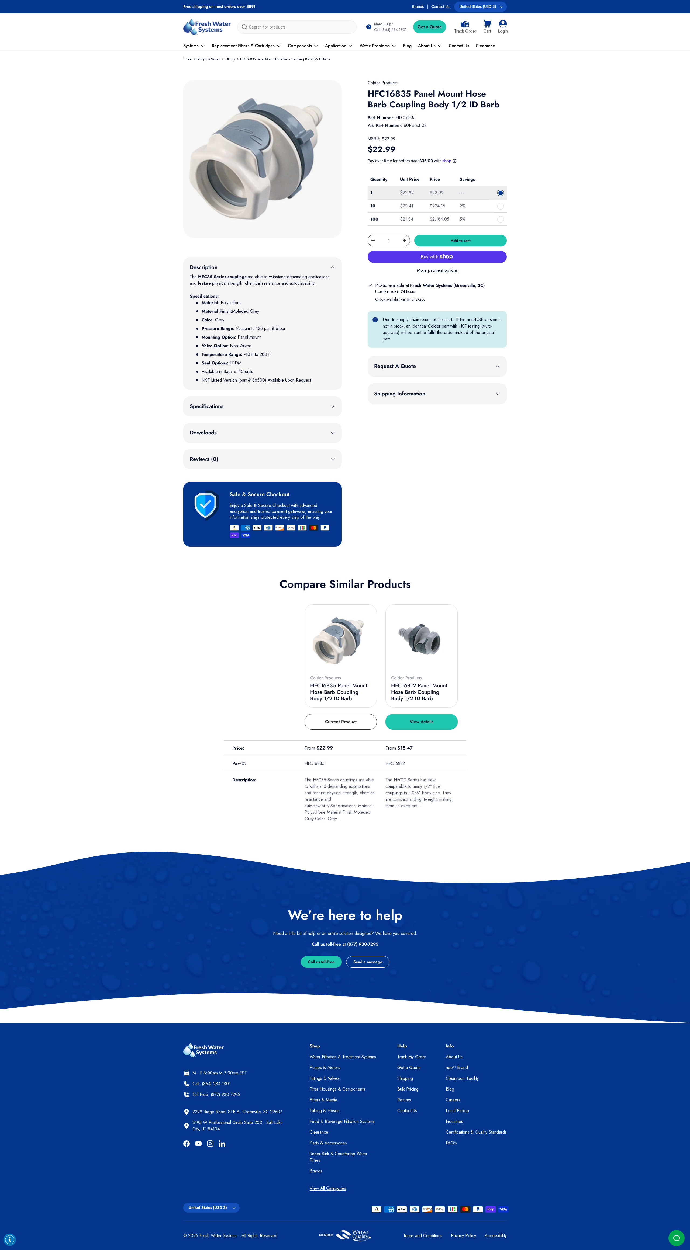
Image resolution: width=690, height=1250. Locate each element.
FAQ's (451, 1143)
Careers (453, 1100)
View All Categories (328, 1188)
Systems (191, 46)
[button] (487, 27)
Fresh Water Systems (218, 1235)
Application (335, 46)
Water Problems (375, 46)
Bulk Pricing (408, 1089)
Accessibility (496, 1235)
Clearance (485, 46)
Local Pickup (457, 1111)
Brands (418, 6)
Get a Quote (430, 27)
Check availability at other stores (400, 299)
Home (187, 59)
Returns (404, 1100)
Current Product (341, 722)
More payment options (437, 270)
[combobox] (297, 27)
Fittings (230, 59)
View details (421, 722)
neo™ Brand (457, 1067)
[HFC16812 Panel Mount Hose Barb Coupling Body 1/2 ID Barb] (421, 640)
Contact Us (440, 6)
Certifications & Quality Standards (476, 1132)
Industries (454, 1121)
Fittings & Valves (208, 59)
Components (300, 46)
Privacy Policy (463, 1235)
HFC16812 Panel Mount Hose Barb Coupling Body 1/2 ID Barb (419, 692)
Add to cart (460, 240)
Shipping (405, 1078)
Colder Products (383, 83)
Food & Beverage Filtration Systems (342, 1121)
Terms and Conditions (422, 1235)
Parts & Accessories (328, 1143)
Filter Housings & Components (337, 1089)
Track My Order (411, 1057)
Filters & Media (323, 1100)
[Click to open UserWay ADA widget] (10, 1240)
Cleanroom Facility (462, 1078)
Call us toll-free (321, 962)
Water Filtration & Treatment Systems (343, 1057)
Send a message (367, 962)
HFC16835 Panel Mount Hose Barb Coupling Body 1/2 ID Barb (285, 59)
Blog (407, 46)
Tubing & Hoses (324, 1111)
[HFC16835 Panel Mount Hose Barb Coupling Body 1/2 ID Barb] (340, 640)
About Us (427, 46)
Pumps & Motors (325, 1067)
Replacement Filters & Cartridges (243, 46)
